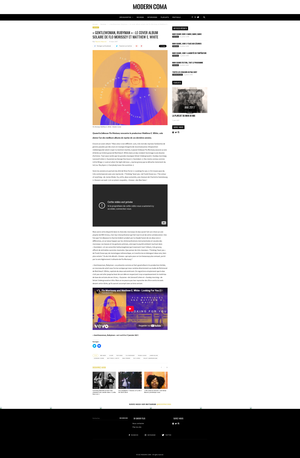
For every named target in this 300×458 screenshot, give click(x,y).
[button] (204, 17)
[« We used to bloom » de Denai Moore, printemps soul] (156, 380)
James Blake (154, 355)
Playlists (165, 17)
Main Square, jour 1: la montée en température (189, 53)
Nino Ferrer (126, 358)
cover (111, 355)
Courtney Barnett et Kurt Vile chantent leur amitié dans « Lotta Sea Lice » (104, 392)
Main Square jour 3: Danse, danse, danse (187, 34)
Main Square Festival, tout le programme (187, 62)
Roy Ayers (136, 358)
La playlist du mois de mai (183, 115)
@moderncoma (164, 404)
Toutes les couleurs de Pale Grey (184, 72)
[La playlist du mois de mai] (189, 100)
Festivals (176, 17)
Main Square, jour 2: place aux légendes (187, 43)
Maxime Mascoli (101, 41)
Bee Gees (103, 355)
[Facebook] (192, 17)
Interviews (152, 17)
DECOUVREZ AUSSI (99, 368)
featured (119, 355)
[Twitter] (198, 17)
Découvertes (125, 17)
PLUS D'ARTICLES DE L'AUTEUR (120, 368)
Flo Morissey (130, 355)
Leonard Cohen (99, 358)
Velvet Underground (150, 358)
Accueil (95, 24)
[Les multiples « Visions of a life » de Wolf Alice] (130, 380)
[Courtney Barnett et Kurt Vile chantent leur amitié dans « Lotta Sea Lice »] (104, 380)
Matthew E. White (113, 358)
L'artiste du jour (177, 74)
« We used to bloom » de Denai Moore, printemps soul (155, 391)
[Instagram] (195, 17)
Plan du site (136, 427)
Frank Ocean (142, 355)
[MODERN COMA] (150, 10)
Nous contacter (138, 423)
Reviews (140, 17)
